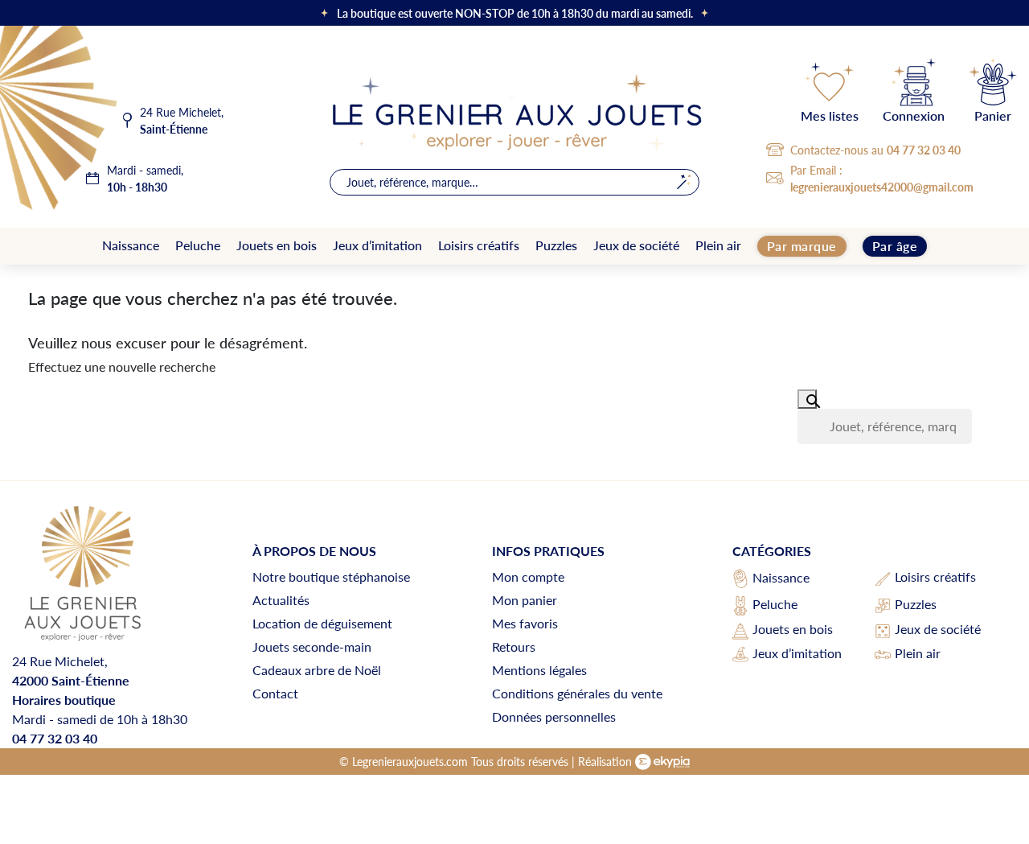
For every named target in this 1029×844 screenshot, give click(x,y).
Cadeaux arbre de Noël (316, 670)
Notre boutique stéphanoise (331, 576)
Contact (275, 693)
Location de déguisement (322, 623)
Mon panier (524, 600)
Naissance (781, 577)
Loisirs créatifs (935, 576)
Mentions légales (539, 670)
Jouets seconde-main (311, 646)
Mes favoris (525, 623)
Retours (513, 646)
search (683, 182)
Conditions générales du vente (577, 693)
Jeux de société (938, 629)
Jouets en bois (792, 629)
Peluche (774, 604)
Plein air (918, 653)
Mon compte (528, 576)
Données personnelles (554, 716)
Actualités (281, 600)
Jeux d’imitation (797, 653)
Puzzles (916, 604)
